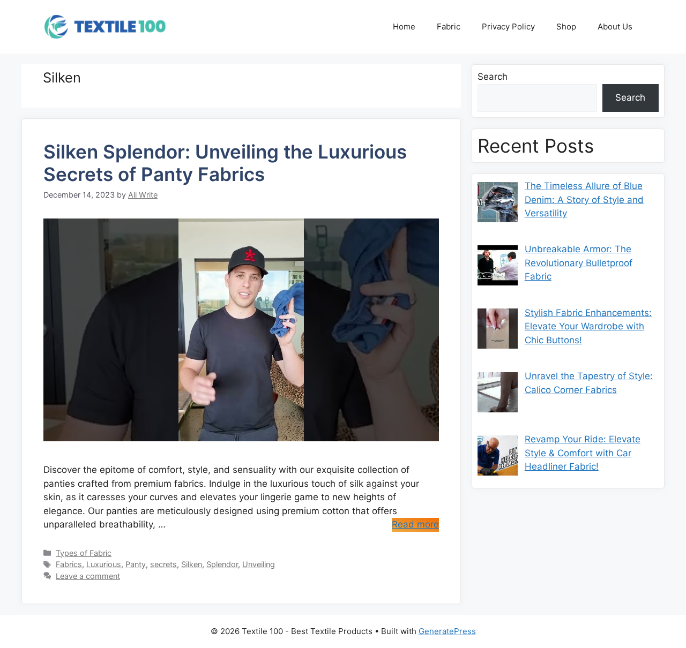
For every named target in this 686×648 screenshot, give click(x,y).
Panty (135, 564)
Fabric (448, 26)
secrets (163, 564)
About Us (615, 26)
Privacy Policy (508, 26)
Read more (415, 524)
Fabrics (69, 564)
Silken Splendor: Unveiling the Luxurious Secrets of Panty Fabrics (225, 162)
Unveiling (258, 564)
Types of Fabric (83, 552)
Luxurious (103, 564)
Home (404, 26)
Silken (191, 564)
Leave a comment (88, 576)
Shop (566, 26)
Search (493, 76)
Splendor (222, 564)
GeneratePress (447, 631)
